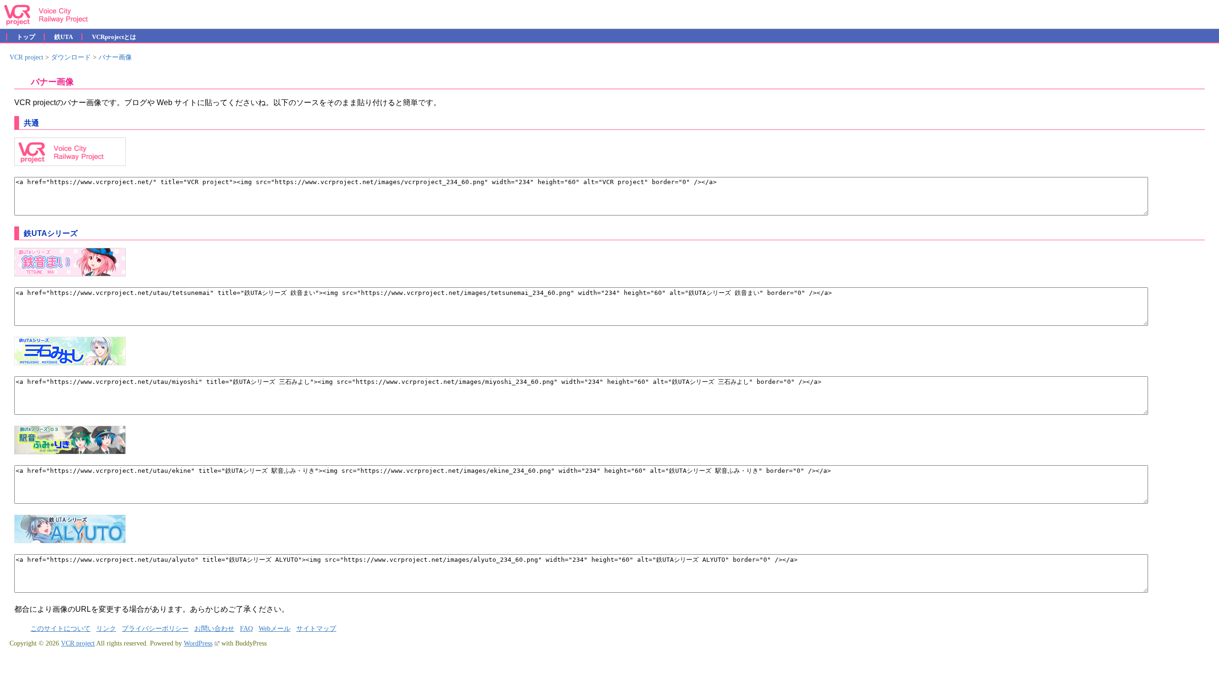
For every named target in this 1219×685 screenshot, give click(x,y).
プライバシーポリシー (155, 628)
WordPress (198, 643)
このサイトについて (60, 628)
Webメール (274, 628)
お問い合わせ (214, 628)
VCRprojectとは (114, 36)
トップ (26, 36)
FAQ (246, 628)
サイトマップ (316, 628)
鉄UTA (63, 36)
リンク (106, 628)
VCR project (78, 643)
